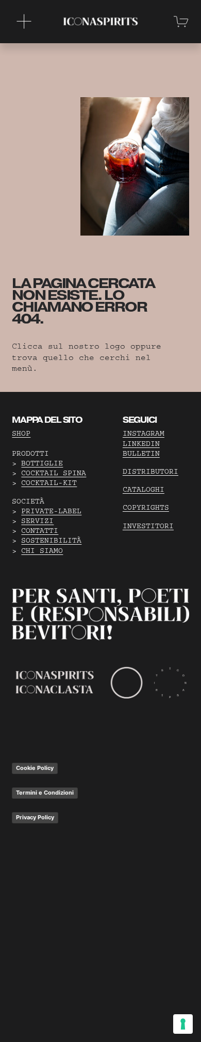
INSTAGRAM (143, 433)
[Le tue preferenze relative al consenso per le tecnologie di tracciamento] (183, 1024)
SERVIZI (37, 521)
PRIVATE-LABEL (51, 511)
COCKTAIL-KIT (49, 483)
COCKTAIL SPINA (53, 473)
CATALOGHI (143, 490)
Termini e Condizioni (45, 792)
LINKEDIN (141, 444)
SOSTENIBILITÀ (51, 540)
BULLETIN (141, 454)
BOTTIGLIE (42, 463)
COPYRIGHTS (146, 508)
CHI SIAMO (42, 551)
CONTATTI (39, 531)
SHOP (21, 433)
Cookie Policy (35, 767)
